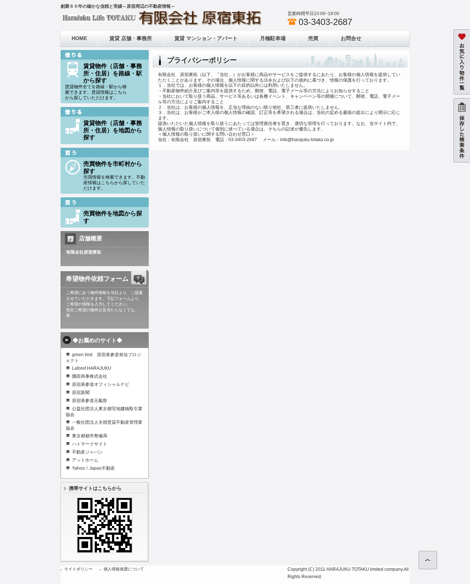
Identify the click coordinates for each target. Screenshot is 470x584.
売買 (313, 38)
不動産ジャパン (87, 452)
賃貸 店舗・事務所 (130, 38)
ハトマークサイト (89, 444)
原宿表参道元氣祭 (89, 400)
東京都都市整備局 (89, 435)
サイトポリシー (78, 569)
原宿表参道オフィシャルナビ (100, 384)
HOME (79, 38)
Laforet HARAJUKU (91, 368)
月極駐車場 (273, 38)
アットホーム (85, 460)
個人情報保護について (124, 569)
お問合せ (351, 38)
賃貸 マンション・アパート (206, 38)
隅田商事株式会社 (89, 376)
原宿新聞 (81, 392)
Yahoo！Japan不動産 (93, 468)
